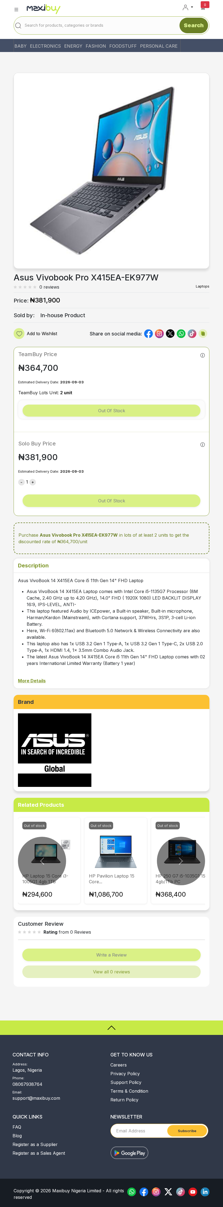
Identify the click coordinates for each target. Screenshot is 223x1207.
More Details (32, 680)
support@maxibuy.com (36, 1098)
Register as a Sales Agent (39, 1153)
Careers (118, 1065)
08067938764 (27, 1084)
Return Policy (124, 1099)
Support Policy (125, 1082)
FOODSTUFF (123, 46)
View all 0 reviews (111, 971)
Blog (17, 1135)
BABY (20, 46)
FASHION (96, 46)
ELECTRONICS (45, 46)
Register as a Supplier (35, 1144)
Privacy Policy (125, 1073)
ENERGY (73, 46)
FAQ (17, 1127)
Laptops (202, 286)
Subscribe (187, 1131)
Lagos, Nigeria (27, 1070)
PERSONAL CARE (159, 46)
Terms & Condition (129, 1091)
